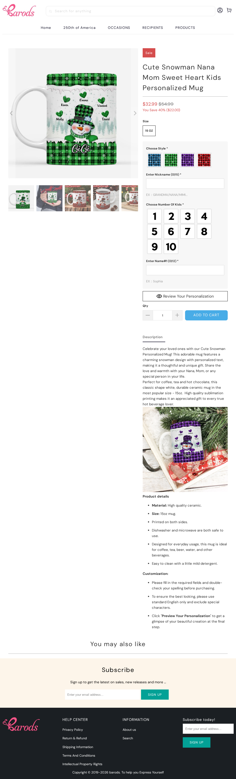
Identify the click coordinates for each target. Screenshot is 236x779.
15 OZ (149, 131)
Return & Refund (74, 738)
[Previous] (11, 113)
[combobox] (130, 11)
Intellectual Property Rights (82, 764)
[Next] (134, 113)
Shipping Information (77, 747)
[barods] (19, 11)
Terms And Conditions (78, 755)
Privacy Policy (72, 730)
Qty (145, 306)
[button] (119, 27)
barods (114, 772)
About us (129, 730)
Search (128, 738)
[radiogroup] (185, 160)
